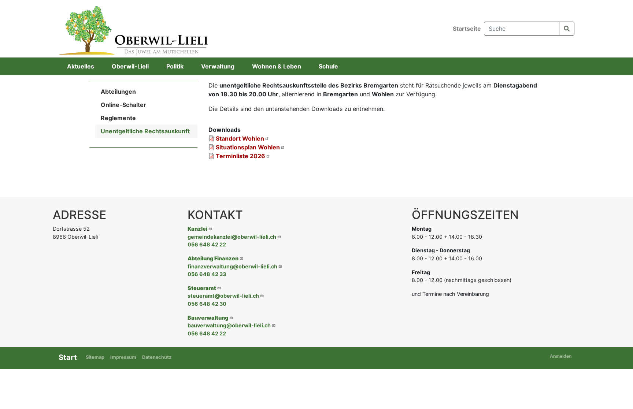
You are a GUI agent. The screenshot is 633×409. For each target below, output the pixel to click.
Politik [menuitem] (175, 66)
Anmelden (560, 356)
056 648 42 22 (207, 244)
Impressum (123, 357)
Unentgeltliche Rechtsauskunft (145, 131)
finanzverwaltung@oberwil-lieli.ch (232, 266)
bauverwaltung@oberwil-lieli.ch (229, 325)
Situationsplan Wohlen (248, 147)
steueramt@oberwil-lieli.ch (223, 296)
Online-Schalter (123, 104)
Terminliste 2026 (240, 156)
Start (68, 357)
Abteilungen (118, 91)
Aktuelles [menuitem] (80, 66)
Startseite (467, 28)
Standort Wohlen (240, 138)
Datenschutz (156, 357)
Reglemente (118, 118)
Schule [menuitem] (328, 66)
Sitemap (95, 357)
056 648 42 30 (207, 304)
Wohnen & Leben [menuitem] (276, 66)
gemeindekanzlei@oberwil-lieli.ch (232, 237)
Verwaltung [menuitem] (217, 66)
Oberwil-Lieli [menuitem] (130, 66)
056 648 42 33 (207, 274)
